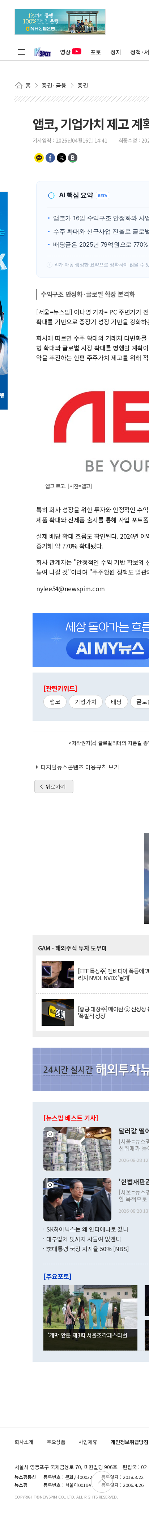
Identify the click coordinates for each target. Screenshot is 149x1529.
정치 (115, 52)
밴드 (72, 158)
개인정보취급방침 (129, 1442)
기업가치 (86, 701)
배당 (116, 701)
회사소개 (23, 1442)
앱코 (55, 701)
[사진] (77, 1147)
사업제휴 (87, 1442)
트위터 (61, 158)
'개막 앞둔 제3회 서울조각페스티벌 (87, 1335)
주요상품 (56, 1442)
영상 (65, 52)
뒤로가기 (56, 786)
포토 (95, 52)
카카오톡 (39, 158)
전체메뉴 (21, 52)
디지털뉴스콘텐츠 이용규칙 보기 (80, 767)
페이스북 (50, 158)
